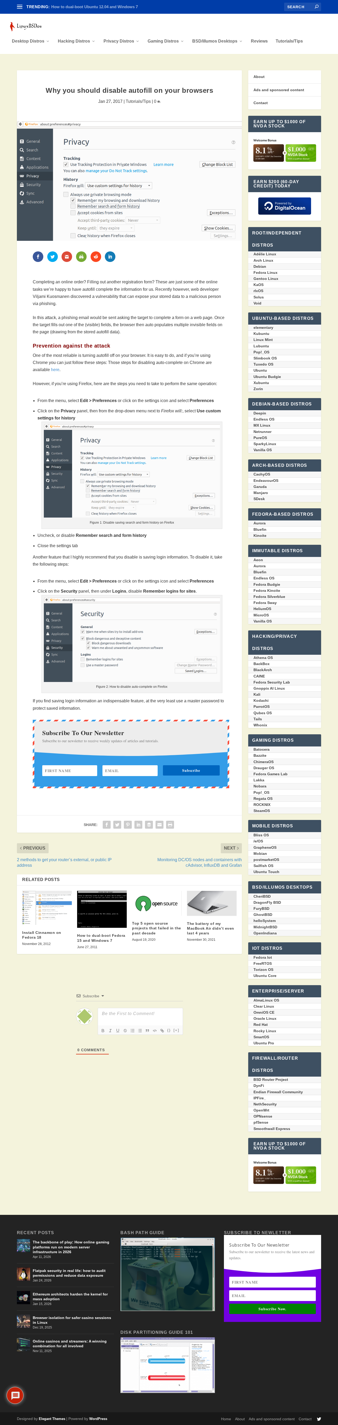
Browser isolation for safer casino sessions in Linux (72, 1320)
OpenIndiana (265, 933)
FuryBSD (261, 908)
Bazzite (259, 755)
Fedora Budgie (266, 584)
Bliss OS (261, 835)
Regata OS (263, 798)
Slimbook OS (265, 358)
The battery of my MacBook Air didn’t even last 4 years (210, 928)
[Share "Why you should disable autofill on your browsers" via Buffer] (149, 824)
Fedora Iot (262, 957)
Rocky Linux (264, 1031)
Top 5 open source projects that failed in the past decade (156, 928)
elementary (263, 327)
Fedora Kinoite (266, 590)
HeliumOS (262, 609)
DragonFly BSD (267, 902)
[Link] (162, 1030)
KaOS (258, 285)
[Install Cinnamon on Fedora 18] (47, 908)
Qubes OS (262, 713)
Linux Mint (263, 340)
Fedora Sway (265, 603)
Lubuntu (261, 346)
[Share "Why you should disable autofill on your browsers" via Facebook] (106, 824)
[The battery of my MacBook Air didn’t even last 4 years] (212, 903)
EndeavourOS (265, 480)
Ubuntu (260, 370)
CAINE (259, 676)
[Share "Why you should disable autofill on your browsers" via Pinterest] (128, 824)
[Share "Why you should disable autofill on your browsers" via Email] (159, 824)
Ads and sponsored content (278, 90)
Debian (259, 266)
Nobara (259, 786)
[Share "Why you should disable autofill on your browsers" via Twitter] (117, 824)
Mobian (260, 853)
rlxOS (258, 291)
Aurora (259, 523)
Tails (257, 719)
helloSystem (264, 921)
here (55, 369)
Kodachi (261, 700)
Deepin (259, 413)
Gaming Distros (163, 41)
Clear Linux (263, 1006)
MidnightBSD (265, 927)
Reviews (259, 41)
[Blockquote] (147, 1030)
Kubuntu (261, 333)
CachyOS (261, 474)
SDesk (259, 499)
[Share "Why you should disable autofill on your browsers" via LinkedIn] (138, 824)
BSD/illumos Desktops (214, 41)
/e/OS (258, 841)
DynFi (258, 1085)
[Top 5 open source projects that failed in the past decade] (157, 903)
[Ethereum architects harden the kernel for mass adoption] (23, 1297)
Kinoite (259, 535)
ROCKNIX (261, 805)
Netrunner (262, 432)
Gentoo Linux (265, 278)
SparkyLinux (264, 444)
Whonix (260, 725)
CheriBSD (262, 896)
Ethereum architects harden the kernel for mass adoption (70, 1296)
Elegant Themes (52, 1419)
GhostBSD (262, 914)
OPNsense (262, 1116)
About (259, 77)
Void (257, 303)
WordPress (98, 1419)
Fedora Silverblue (269, 596)
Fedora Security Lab (271, 682)
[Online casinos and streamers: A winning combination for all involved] (23, 1344)
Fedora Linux (265, 272)
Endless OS (263, 419)
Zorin (258, 389)
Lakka (258, 780)
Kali (256, 694)
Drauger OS (263, 768)
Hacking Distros (74, 41)
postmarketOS (266, 859)
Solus (258, 297)
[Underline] (117, 1030)
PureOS (260, 438)
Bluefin (259, 529)
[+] (176, 1030)
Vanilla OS (262, 450)
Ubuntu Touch (266, 872)
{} (169, 1030)
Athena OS (263, 658)
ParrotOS (261, 706)
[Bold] (103, 1030)
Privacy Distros (119, 41)
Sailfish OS (263, 866)
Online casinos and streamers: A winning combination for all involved (70, 1343)
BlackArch (262, 670)
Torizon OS (263, 969)
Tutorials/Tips (289, 41)
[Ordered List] (132, 1030)
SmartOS (261, 1037)
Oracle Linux (264, 1018)
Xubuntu (261, 383)
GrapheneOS (264, 847)
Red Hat (260, 1024)
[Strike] (125, 1030)
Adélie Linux (264, 254)
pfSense (260, 1122)
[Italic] (110, 1030)
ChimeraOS (263, 762)
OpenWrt (261, 1110)
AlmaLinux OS (266, 1000)
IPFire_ (259, 1098)
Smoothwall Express (271, 1129)
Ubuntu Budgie (267, 377)
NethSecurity (265, 1104)
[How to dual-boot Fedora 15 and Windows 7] (102, 909)
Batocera (261, 749)
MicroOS (261, 615)
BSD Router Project (270, 1079)
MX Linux (261, 425)
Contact (260, 103)
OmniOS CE (263, 1012)
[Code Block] (154, 1030)
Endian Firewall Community (278, 1092)
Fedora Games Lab (270, 774)
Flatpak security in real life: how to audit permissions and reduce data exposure (69, 1273)
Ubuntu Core (264, 976)
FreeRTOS (262, 963)
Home (226, 1419)
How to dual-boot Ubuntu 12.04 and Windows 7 (94, 6)
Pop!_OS (261, 352)
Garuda (260, 487)
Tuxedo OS (263, 364)
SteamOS (261, 811)
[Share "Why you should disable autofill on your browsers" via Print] (170, 824)
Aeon (258, 560)
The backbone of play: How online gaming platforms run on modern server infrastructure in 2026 (71, 1247)
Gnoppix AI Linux (269, 688)
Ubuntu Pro (263, 1043)
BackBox (261, 664)
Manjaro (260, 493)
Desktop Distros (28, 41)
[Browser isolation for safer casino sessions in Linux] (23, 1321)
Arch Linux (263, 260)
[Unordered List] (140, 1030)
